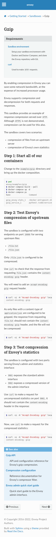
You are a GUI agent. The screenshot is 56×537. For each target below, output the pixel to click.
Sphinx (19, 528)
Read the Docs (15, 531)
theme (35, 528)
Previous (13, 507)
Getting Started (17, 16)
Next (45, 507)
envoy (30, 5)
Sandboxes (35, 16)
